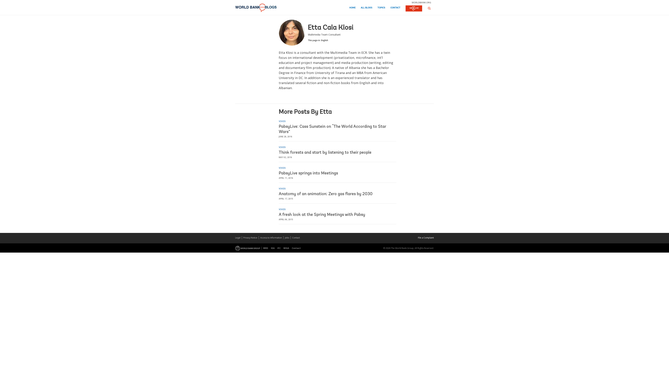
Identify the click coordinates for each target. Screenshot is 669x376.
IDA (273, 248)
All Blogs (366, 8)
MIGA (286, 248)
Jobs (287, 237)
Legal (237, 237)
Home (352, 8)
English (324, 40)
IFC (279, 248)
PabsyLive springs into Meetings (308, 173)
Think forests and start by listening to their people (325, 153)
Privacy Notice (250, 237)
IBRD (265, 248)
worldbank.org (421, 2)
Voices (282, 121)
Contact (395, 8)
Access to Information (271, 237)
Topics (381, 8)
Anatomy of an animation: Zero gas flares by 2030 (325, 194)
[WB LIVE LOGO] (414, 8)
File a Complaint (426, 237)
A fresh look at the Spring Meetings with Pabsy (322, 215)
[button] (429, 8)
